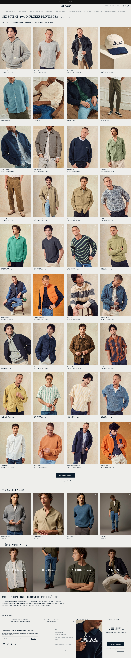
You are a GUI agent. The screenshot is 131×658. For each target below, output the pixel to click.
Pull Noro (103, 416)
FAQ (56, 639)
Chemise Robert (71, 219)
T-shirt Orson (37, 71)
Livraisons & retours (60, 642)
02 (67, 480)
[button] (3, 6)
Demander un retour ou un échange (64, 637)
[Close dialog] (127, 621)
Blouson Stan (71, 120)
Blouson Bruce (105, 317)
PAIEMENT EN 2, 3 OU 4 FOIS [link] (51, 619)
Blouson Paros (5, 416)
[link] (61, 480)
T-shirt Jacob (71, 268)
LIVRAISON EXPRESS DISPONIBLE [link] (20, 619)
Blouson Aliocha (38, 367)
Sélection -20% (29, 22)
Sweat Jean (70, 169)
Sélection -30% (39, 22)
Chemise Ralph (105, 169)
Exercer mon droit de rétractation (63, 644)
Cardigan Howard (106, 367)
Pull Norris (37, 120)
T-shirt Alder (37, 416)
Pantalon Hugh (105, 120)
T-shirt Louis (37, 268)
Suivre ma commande (60, 634)
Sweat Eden (37, 465)
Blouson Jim (37, 169)
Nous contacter (59, 632)
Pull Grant (70, 317)
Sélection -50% (49, 22)
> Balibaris (4, 611)
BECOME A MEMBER (116, 644)
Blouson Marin (5, 169)
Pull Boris (103, 268)
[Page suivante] (71, 480)
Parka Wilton (70, 71)
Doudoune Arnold (6, 317)
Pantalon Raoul (5, 219)
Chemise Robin (5, 268)
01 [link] (64, 480)
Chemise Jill (4, 465)
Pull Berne (103, 219)
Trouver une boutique (113, 6)
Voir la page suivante (65, 475)
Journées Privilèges (17, 22)
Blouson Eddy (4, 367)
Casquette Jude (105, 71)
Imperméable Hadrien (40, 219)
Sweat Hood (4, 71)
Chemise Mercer (5, 120)
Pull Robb (70, 536)
